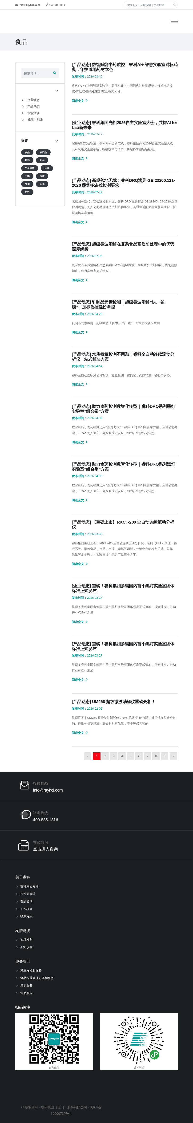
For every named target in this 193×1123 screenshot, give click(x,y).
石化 (42, 184)
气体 (27, 184)
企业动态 (33, 100)
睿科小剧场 (35, 119)
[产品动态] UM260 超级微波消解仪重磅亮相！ (114, 701)
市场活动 (33, 113)
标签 (24, 140)
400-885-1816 (57, 4)
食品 (27, 152)
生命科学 (29, 168)
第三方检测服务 (31, 970)
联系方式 (26, 916)
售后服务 (26, 993)
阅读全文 (78, 100)
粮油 (27, 160)
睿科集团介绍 (29, 886)
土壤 (27, 176)
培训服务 (26, 985)
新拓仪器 (26, 947)
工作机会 (26, 909)
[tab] (40, 90)
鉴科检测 (26, 939)
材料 (27, 191)
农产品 (43, 152)
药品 (42, 160)
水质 (42, 176)
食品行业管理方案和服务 (37, 978)
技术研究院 (28, 894)
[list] (24, 99)
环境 (46, 168)
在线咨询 (26, 901)
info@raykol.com (29, 4)
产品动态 (33, 106)
